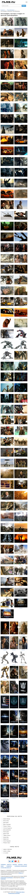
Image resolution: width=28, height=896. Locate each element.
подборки (9, 866)
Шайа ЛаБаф (6, 818)
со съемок (5, 852)
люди (2, 866)
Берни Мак (6, 837)
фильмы (15, 864)
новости (9, 864)
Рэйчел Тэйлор (7, 826)
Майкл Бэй (5, 839)
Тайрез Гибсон (6, 835)
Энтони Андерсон (7, 828)
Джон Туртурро (7, 824)
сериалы (20, 864)
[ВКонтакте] (9, 861)
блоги (25, 864)
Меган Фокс (6, 820)
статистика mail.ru (6, 867)
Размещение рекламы (14, 893)
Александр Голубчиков (7, 877)
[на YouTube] (15, 861)
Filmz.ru (21, 873)
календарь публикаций (21, 866)
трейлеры (3, 864)
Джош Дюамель (7, 829)
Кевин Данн (6, 831)
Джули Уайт (6, 833)
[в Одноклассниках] (18, 861)
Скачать (7, 26)
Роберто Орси (6, 842)
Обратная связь (20, 892)
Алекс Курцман (7, 840)
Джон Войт (6, 822)
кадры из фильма (7, 849)
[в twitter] (12, 861)
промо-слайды (6, 851)
